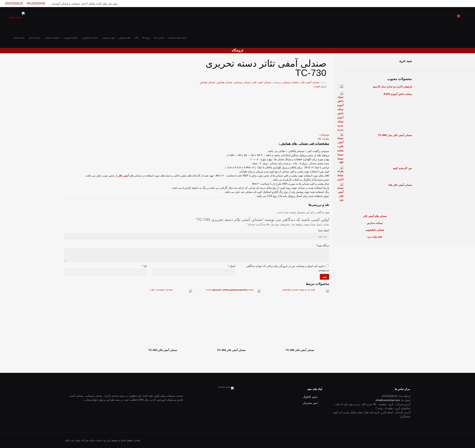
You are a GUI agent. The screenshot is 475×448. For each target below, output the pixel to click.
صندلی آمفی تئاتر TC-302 (231, 350)
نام (144, 265)
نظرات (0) (323, 138)
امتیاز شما (323, 230)
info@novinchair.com (388, 400)
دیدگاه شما (322, 245)
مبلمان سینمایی (290, 82)
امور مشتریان (310, 402)
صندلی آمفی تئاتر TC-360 (300, 350)
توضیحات (324, 134)
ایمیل (231, 265)
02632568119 (14, 3)
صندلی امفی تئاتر (261, 82)
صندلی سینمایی (242, 82)
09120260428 (36, 3)
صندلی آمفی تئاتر (309, 82)
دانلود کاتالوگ (310, 396)
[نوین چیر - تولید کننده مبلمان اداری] (17, 17)
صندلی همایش (224, 82)
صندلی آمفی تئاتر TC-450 (162, 350)
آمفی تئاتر (123, 175)
